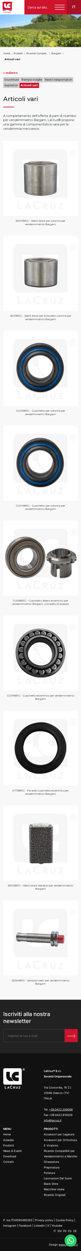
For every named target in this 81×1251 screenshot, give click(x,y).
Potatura (49, 1173)
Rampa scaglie (31, 79)
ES (70, 1231)
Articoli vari (12, 59)
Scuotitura (11, 79)
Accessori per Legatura (59, 1134)
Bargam (56, 53)
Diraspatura (51, 1161)
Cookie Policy (64, 1220)
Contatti (8, 1161)
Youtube (57, 1225)
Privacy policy (44, 1220)
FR (65, 1231)
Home (6, 53)
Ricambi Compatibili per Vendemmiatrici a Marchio (37, 53)
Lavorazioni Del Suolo (58, 1178)
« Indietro (10, 72)
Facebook (25, 1225)
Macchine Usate (54, 1189)
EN (60, 1231)
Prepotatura (51, 1167)
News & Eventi (12, 1151)
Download (9, 1156)
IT (55, 1231)
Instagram (9, 1225)
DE (75, 1231)
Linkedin (39, 1225)
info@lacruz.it (53, 1120)
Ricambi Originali (54, 1195)
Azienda (8, 1140)
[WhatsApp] (71, 1240)
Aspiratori (11, 85)
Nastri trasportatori (58, 79)
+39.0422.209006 (61, 1109)
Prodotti (18, 53)
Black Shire (51, 1183)
